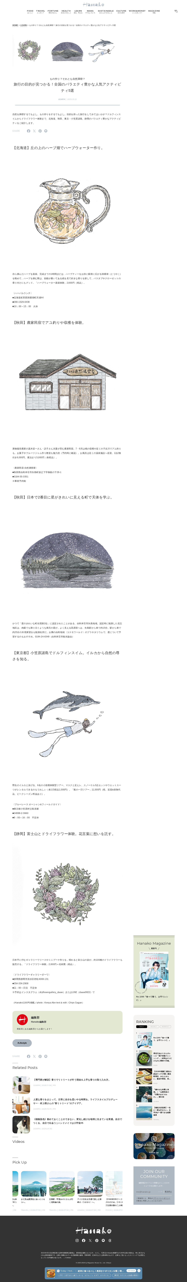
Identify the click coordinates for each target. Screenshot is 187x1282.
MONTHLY (165, 1026)
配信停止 (168, 1192)
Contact (68, 1257)
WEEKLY (153, 1026)
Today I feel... (67, 1271)
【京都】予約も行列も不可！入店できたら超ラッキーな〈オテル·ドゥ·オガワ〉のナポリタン (65, 1275)
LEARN (23, 25)
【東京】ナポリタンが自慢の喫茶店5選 (116, 1275)
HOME (15, 25)
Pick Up (19, 1162)
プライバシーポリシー (161, 1198)
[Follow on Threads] (110, 1240)
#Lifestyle (22, 1043)
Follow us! (154, 1152)
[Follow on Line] (103, 1240)
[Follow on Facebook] (83, 1240)
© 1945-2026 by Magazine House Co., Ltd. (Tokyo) (93, 1263)
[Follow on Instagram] (77, 1240)
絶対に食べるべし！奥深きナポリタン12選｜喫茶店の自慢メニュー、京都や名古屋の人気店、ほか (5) (101, 1271)
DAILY (141, 1026)
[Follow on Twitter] (90, 1240)
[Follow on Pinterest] (97, 1240)
